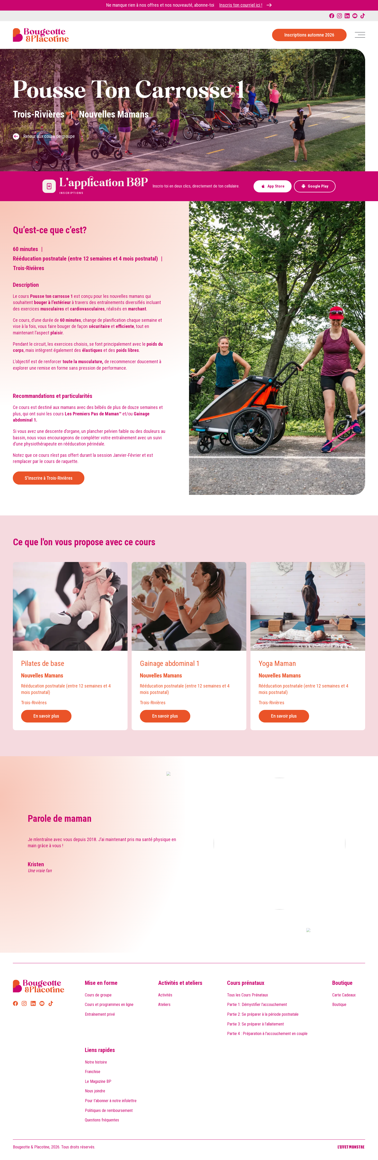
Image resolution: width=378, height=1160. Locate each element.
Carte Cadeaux (344, 995)
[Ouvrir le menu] (360, 35)
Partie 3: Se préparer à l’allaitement (255, 1024)
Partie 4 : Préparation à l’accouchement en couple (267, 1033)
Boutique (342, 983)
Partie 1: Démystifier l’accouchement (257, 1004)
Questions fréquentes (102, 1120)
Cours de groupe (98, 995)
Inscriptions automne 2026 (309, 35)
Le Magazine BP (98, 1081)
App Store (275, 186)
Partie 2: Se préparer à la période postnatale (263, 1014)
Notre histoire (96, 1062)
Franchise (92, 1071)
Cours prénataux (245, 983)
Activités (165, 995)
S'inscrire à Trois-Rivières (49, 478)
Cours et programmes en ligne (109, 1004)
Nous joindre (95, 1090)
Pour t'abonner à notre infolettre (111, 1100)
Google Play (318, 186)
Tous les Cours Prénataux (247, 995)
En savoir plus (46, 716)
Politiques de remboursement (109, 1110)
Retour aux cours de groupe (49, 136)
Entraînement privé (100, 1014)
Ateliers (164, 1004)
